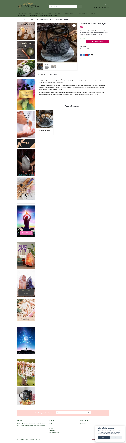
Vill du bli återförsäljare (54, 437)
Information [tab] (42, 78)
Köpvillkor (51, 432)
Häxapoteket (93, 17)
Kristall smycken (39, 17)
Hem (19, 17)
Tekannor (52, 23)
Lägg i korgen (98, 46)
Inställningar (116, 437)
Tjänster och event (33, 20)
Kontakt (50, 428)
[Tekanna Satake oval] (44, 124)
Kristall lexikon (21, 20)
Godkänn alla (104, 437)
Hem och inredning (68, 17)
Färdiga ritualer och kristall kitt (48, 20)
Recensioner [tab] (53, 78)
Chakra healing (52, 435)
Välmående (57, 17)
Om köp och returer (53, 430)
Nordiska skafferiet (81, 17)
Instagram (83, 428)
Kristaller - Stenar (26, 17)
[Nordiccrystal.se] (34, 8)
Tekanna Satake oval (44, 135)
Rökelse (49, 17)
